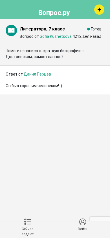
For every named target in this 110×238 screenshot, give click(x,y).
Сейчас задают (28, 231)
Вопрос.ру (54, 12)
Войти (82, 229)
